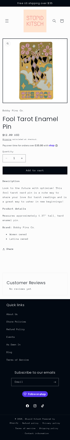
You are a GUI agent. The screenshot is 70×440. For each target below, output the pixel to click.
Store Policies (16, 321)
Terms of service (25, 428)
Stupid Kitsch (33, 419)
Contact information (37, 433)
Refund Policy (16, 329)
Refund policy (30, 423)
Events (11, 337)
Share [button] (10, 249)
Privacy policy (51, 423)
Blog (9, 352)
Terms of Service (18, 360)
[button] (7, 21)
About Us (12, 314)
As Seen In (14, 344)
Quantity (8, 151)
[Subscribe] (54, 382)
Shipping (7, 139)
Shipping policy (48, 428)
